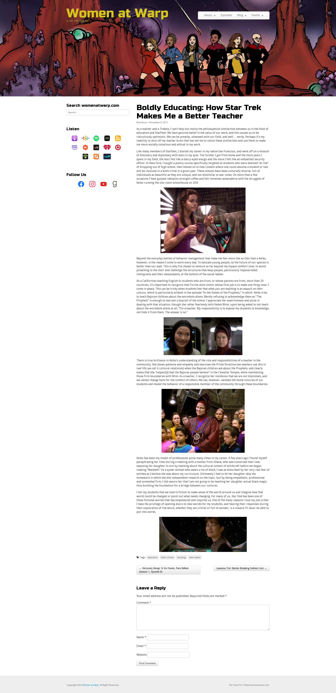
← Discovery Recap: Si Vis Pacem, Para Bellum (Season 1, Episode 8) (164, 570)
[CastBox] (87, 147)
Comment (143, 602)
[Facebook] (81, 184)
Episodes (226, 15)
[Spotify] (98, 138)
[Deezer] (98, 147)
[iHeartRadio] (108, 147)
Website (141, 654)
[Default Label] (103, 184)
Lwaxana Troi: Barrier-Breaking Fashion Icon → (241, 568)
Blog (240, 15)
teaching (181, 557)
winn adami (194, 557)
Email (141, 646)
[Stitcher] (108, 138)
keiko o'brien (167, 557)
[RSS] (119, 138)
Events (256, 15)
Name (141, 637)
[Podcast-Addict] (98, 156)
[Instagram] (92, 184)
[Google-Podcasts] (87, 138)
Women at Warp (117, 13)
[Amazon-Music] (76, 147)
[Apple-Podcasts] (76, 138)
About (208, 15)
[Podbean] (87, 156)
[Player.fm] (119, 147)
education (153, 557)
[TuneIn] (108, 156)
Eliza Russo (141, 122)
